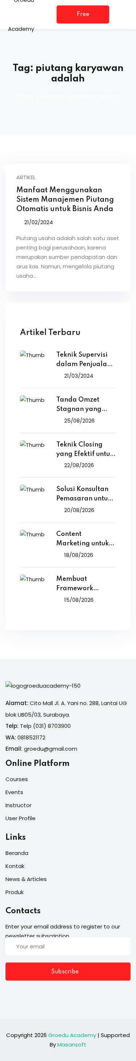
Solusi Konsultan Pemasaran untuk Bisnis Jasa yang (83, 495)
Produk (14, 892)
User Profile (20, 818)
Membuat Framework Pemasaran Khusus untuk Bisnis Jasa (86, 585)
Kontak (14, 866)
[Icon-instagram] (38, 994)
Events (14, 792)
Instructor (18, 805)
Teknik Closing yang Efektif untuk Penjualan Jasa (85, 450)
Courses (16, 779)
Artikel (26, 177)
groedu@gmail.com (50, 748)
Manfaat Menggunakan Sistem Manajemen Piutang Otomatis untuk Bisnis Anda (65, 200)
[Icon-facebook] (8, 994)
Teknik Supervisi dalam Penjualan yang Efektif (83, 360)
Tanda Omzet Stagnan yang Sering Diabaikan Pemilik (84, 405)
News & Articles (26, 879)
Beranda (16, 853)
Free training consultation (83, 18)
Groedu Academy (72, 1035)
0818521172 (31, 737)
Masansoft (71, 1044)
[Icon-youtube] (52, 994)
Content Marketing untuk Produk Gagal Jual (86, 540)
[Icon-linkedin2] (23, 994)
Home (25, 96)
